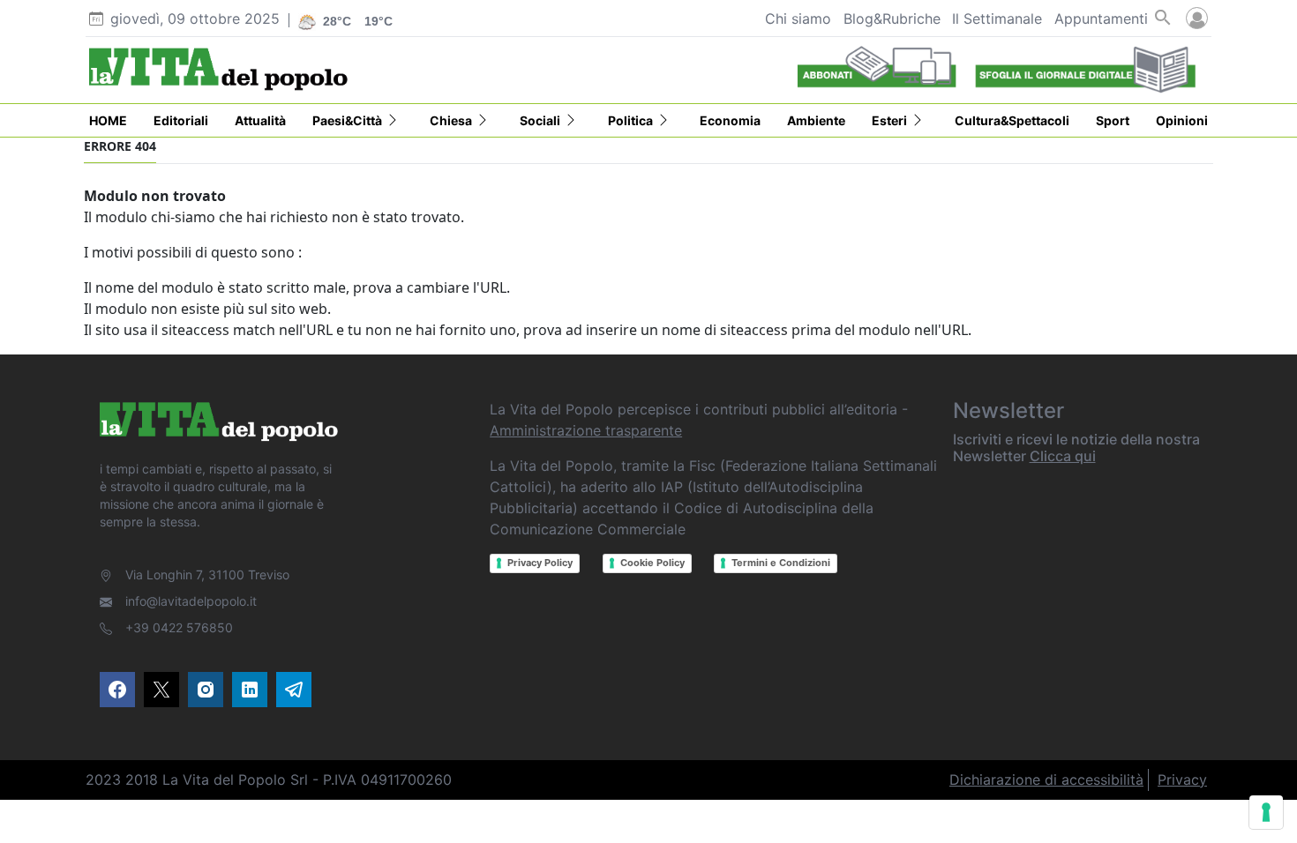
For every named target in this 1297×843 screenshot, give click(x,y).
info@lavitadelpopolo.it (191, 600)
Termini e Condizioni (780, 562)
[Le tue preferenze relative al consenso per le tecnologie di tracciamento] (1266, 812)
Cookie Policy (652, 562)
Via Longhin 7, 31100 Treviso (207, 574)
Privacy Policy (540, 562)
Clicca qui (1063, 456)
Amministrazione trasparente (586, 430)
